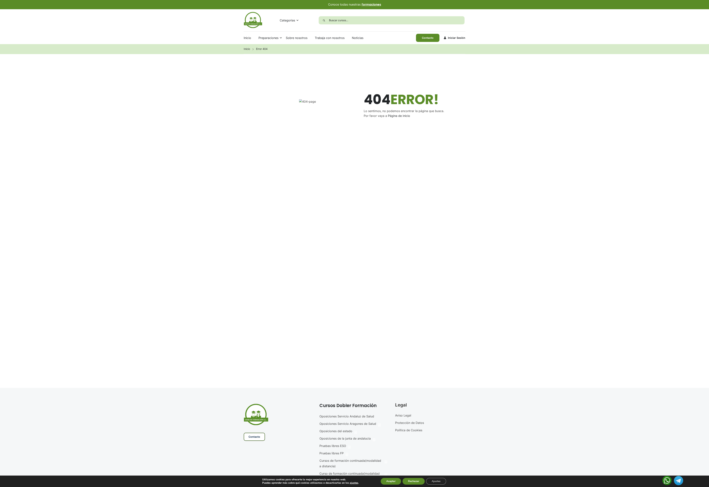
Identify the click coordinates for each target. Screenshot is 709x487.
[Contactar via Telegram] (678, 480)
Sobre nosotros (296, 38)
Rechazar (413, 481)
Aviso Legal (403, 415)
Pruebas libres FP (331, 453)
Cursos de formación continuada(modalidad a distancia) (350, 463)
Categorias (287, 20)
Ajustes (436, 481)
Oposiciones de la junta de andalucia (345, 438)
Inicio (247, 38)
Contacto (428, 37)
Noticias (357, 38)
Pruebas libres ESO (332, 446)
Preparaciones (268, 38)
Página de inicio (399, 116)
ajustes (354, 483)
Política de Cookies (408, 430)
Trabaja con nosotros (330, 38)
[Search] (324, 20)
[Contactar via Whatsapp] (667, 480)
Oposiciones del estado (335, 431)
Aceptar (390, 481)
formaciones (371, 4)
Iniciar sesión (456, 37)
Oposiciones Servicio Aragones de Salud (347, 424)
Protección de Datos (409, 423)
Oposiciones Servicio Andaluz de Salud (346, 416)
